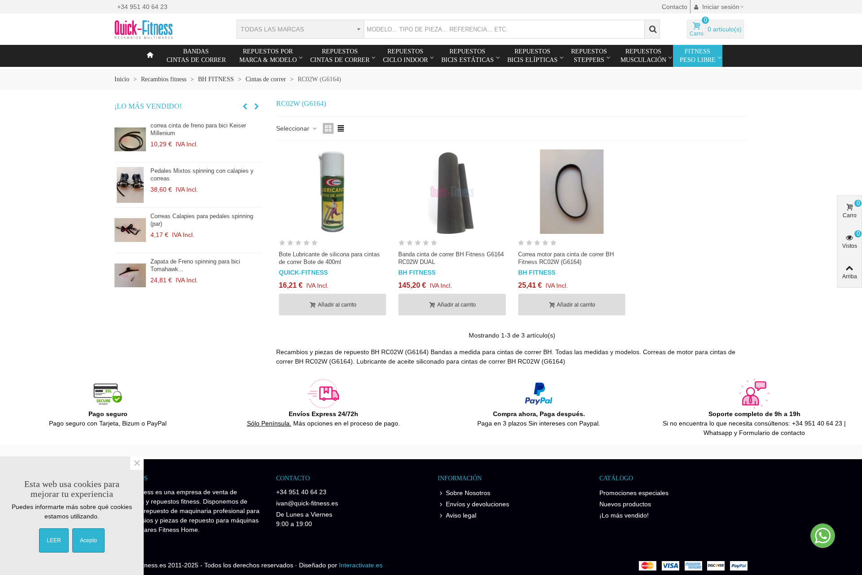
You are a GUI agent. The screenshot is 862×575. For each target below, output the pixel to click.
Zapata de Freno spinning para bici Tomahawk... (195, 265)
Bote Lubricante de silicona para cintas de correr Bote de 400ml (329, 258)
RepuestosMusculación (643, 55)
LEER (54, 540)
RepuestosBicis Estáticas (467, 55)
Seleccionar (293, 128)
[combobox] (300, 29)
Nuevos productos (625, 504)
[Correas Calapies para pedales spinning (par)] (130, 230)
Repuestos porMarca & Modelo (268, 55)
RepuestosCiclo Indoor (405, 55)
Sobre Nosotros (468, 492)
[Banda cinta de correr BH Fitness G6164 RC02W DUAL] (452, 191)
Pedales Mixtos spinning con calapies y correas (202, 174)
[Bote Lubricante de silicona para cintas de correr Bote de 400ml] (332, 191)
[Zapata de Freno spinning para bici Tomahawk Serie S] (130, 276)
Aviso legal (461, 515)
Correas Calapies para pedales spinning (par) (201, 220)
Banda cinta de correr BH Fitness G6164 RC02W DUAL (451, 258)
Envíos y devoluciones (477, 504)
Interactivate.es (361, 565)
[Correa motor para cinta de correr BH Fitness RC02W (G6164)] (571, 191)
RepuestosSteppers (589, 55)
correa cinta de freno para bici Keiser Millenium (198, 129)
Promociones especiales (633, 492)
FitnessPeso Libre (698, 55)
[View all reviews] (332, 244)
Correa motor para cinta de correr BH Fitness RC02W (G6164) (566, 258)
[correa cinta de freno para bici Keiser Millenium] (130, 140)
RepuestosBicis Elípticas (532, 55)
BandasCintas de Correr (196, 55)
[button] (244, 106)
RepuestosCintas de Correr (339, 55)
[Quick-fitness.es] (163, 29)
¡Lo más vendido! (148, 106)
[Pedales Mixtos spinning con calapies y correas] (130, 185)
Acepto (88, 540)
